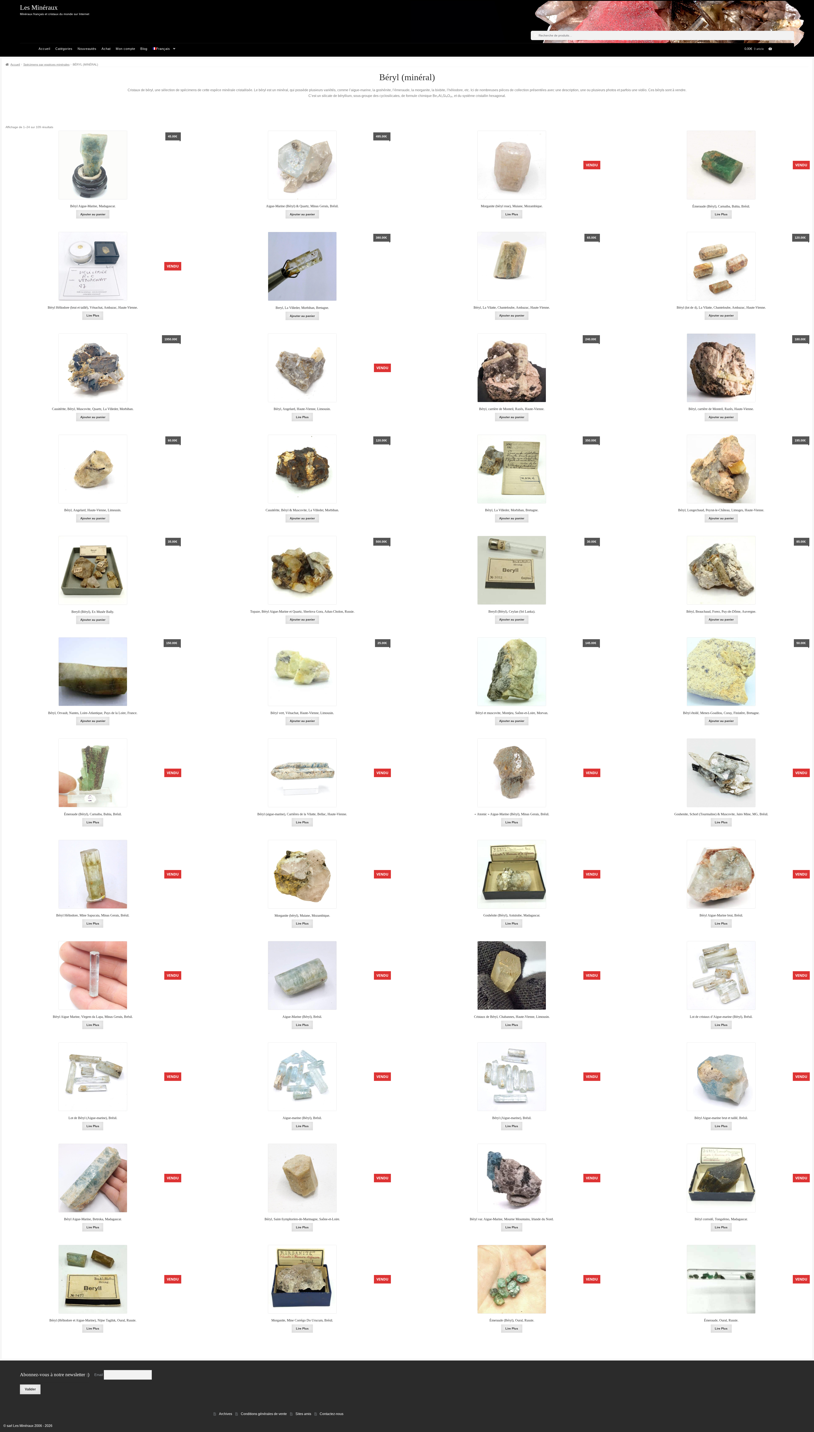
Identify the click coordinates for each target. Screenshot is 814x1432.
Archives (225, 1414)
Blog (143, 48)
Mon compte (125, 48)
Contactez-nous (331, 1414)
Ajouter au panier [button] (92, 721)
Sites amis (303, 1414)
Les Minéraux (39, 7)
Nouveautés (87, 48)
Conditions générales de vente (264, 1414)
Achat (106, 48)
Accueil (44, 48)
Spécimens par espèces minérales (46, 64)
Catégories (63, 48)
